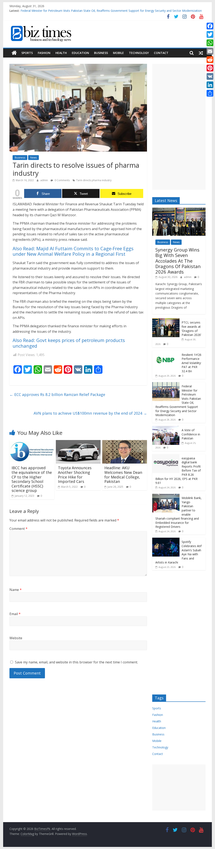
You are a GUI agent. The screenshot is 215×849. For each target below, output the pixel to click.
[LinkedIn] (210, 85)
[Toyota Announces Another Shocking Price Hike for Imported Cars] (78, 442)
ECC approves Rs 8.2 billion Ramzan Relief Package (57, 394)
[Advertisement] (179, 127)
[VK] (210, 76)
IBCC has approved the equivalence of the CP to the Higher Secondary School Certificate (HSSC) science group (32, 479)
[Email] (210, 51)
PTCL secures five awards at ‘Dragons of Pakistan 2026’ (191, 328)
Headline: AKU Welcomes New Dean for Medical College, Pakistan (123, 474)
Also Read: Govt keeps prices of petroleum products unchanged (69, 343)
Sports (27, 53)
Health (61, 53)
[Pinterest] (210, 68)
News (33, 157)
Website (15, 638)
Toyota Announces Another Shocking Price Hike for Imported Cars (75, 474)
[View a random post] (201, 52)
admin (44, 180)
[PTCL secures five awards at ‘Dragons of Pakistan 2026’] (166, 320)
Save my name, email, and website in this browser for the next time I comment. (76, 662)
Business (101, 53)
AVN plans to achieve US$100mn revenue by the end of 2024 (90, 413)
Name (15, 589)
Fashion (44, 53)
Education (80, 53)
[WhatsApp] (210, 43)
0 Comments (62, 180)
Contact (161, 53)
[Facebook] (210, 26)
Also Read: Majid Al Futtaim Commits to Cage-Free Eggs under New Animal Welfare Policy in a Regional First (73, 251)
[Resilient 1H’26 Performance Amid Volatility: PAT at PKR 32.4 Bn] (166, 353)
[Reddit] (210, 59)
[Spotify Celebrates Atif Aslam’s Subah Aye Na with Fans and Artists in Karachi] (166, 540)
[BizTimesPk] (14, 52)
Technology (139, 53)
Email (15, 614)
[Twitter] (210, 34)
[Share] (210, 93)
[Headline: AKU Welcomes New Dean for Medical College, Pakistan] (124, 442)
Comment (18, 528)
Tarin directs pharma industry (93, 180)
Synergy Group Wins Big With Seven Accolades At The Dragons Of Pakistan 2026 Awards (178, 260)
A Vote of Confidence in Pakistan (191, 434)
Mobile (118, 53)
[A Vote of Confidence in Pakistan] (166, 428)
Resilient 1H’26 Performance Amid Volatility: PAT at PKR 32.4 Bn (191, 363)
